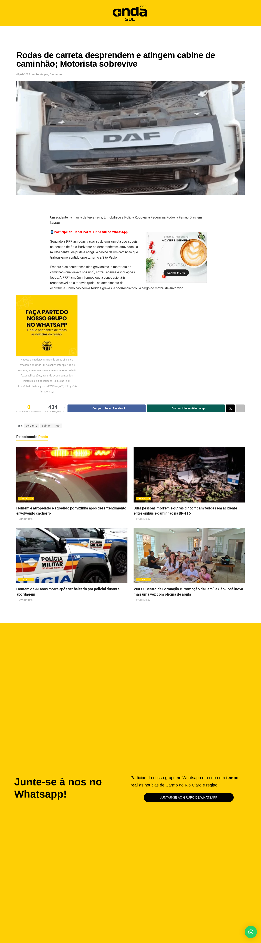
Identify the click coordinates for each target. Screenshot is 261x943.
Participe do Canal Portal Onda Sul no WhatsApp (91, 232)
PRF (57, 425)
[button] (240, 13)
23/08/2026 (25, 519)
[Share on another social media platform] (240, 408)
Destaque (42, 74)
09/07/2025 (23, 74)
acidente (31, 425)
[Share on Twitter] (230, 408)
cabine (46, 425)
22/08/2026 (143, 519)
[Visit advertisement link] (176, 257)
